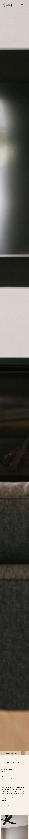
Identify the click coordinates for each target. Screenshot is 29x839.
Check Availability (9, 805)
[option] (14, 379)
